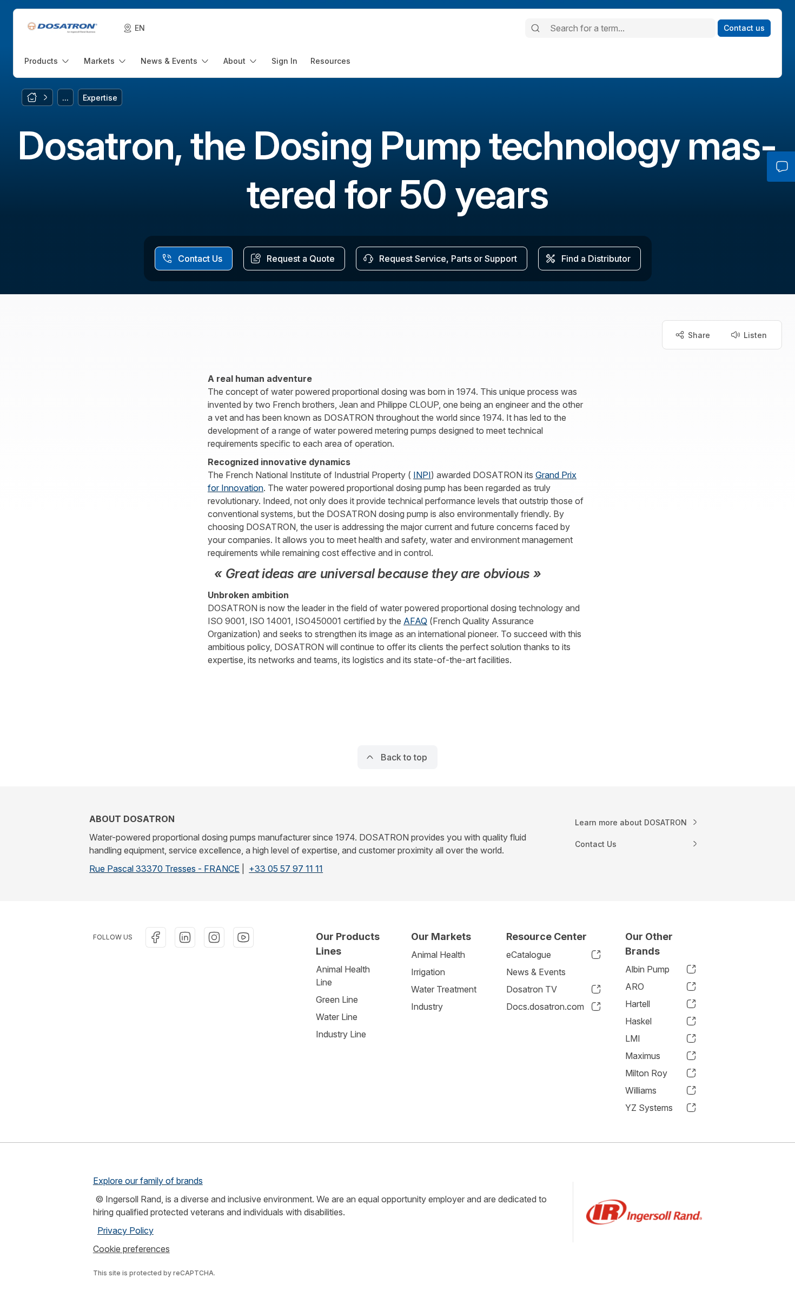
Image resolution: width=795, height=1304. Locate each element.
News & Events (536, 972)
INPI (422, 474)
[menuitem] (47, 61)
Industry (427, 1006)
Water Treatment (443, 989)
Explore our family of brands (148, 1180)
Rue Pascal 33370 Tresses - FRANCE (164, 868)
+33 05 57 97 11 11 (286, 868)
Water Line (336, 1016)
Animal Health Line (343, 976)
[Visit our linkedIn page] (185, 937)
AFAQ (415, 620)
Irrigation (428, 972)
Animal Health (438, 954)
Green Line (337, 999)
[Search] (535, 28)
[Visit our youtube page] (243, 937)
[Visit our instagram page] (214, 937)
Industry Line (341, 1034)
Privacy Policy (125, 1230)
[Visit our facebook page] (155, 937)
